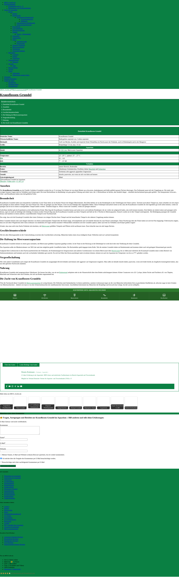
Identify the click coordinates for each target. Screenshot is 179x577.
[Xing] (15, 386)
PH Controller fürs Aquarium (13, 525)
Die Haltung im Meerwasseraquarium (15, 115)
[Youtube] (9, 386)
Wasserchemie (13, 68)
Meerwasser (46, 226)
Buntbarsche (16, 15)
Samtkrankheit (9, 487)
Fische (10, 12)
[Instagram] (12, 386)
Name (2, 437)
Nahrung (5, 120)
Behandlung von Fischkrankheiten (19, 8)
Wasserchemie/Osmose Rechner (14, 544)
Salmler (14, 32)
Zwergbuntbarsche (27, 19)
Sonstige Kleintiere (10, 79)
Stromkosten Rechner (11, 541)
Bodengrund (63, 272)
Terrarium (7, 77)
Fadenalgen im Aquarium (12, 478)
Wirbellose (11, 53)
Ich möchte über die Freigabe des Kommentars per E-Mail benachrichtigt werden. (29, 458)
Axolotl (6, 523)
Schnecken (16, 58)
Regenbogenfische (18, 30)
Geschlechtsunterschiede (11, 112)
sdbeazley (3, 181)
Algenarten (16, 73)
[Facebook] (7, 386)
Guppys (6, 506)
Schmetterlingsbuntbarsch (12, 514)
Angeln (10, 69)
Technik (11, 64)
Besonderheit (7, 110)
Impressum (7, 569)
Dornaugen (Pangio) (11, 489)
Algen (10, 71)
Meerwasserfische (18, 47)
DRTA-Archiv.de (10, 2)
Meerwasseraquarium (34, 283)
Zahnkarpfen (16, 38)
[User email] (21, 386)
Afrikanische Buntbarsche (25, 17)
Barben (14, 14)
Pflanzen (15, 62)
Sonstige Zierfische (18, 45)
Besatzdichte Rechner (11, 539)
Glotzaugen (8, 480)
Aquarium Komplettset (11, 527)
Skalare (6, 508)
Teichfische (16, 49)
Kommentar (4, 425)
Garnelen (15, 55)
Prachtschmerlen (9, 494)
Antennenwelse (22, 41)
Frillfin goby (11, 181)
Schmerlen (15, 36)
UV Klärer (7, 516)
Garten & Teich (9, 81)
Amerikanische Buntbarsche (26, 23)
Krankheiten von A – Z (15, 6)
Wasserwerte (89, 153)
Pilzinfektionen (9, 485)
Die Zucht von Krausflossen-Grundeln (15, 123)
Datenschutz (17, 569)
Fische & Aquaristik (10, 10)
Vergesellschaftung (18, 51)
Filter (14, 66)
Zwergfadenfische (10, 519)
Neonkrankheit (9, 483)
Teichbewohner (13, 84)
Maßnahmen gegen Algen (20, 75)
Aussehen (6, 107)
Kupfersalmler (8, 496)
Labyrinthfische (17, 28)
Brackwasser (116, 251)
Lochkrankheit (9, 481)
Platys (6, 512)
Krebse (14, 56)
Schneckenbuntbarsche (24, 25)
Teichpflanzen (13, 86)
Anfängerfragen (13, 60)
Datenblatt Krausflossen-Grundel (13, 104)
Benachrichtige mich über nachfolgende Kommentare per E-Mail (23, 462)
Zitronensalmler (9, 493)
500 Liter (64, 150)
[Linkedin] (18, 386)
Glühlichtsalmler (9, 498)
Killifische (24, 21)
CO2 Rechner (8, 543)
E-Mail (2, 443)
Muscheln (92, 169)
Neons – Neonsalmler (24, 34)
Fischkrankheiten (9, 4)
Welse (14, 40)
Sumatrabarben (9, 491)
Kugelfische (16, 27)
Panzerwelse (21, 43)
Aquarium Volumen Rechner (13, 537)
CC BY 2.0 (20, 181)
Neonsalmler (8, 518)
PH (1, 158)
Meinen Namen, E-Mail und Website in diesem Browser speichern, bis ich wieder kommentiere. (33, 455)
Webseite (3, 449)
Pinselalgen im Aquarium (12, 476)
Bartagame (7, 521)
